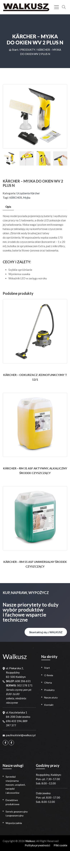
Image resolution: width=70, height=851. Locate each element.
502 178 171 (24, 685)
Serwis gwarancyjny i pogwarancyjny (17, 813)
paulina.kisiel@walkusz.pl (21, 735)
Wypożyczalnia (14, 822)
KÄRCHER (15, 197)
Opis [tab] (8, 206)
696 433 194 (14, 721)
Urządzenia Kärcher (28, 193)
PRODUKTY (27, 49)
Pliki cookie (60, 845)
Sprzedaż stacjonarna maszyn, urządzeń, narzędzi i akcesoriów (15, 784)
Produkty (49, 689)
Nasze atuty (51, 697)
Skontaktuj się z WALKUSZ (45, 632)
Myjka (26, 197)
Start (15, 49)
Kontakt (48, 704)
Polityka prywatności (37, 845)
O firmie (48, 675)
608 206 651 (23, 681)
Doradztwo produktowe (12, 802)
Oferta (48, 682)
